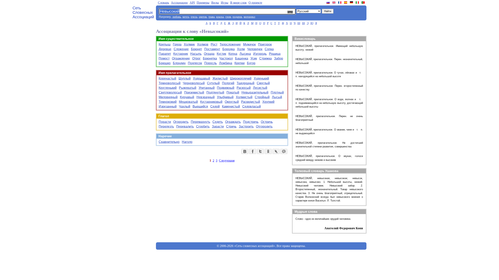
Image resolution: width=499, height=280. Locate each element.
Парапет (165, 53)
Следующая (226, 160)
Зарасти (218, 126)
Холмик (189, 44)
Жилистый (220, 78)
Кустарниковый (211, 101)
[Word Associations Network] (334, 2)
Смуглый (263, 83)
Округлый (232, 101)
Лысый (277, 97)
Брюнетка (210, 58)
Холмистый (244, 97)
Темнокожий (168, 101)
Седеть (217, 121)
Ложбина (225, 63)
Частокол (226, 58)
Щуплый (185, 78)
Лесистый (260, 87)
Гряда (177, 44)
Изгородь (260, 53)
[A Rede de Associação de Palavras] (363, 2)
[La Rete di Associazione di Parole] (358, 2)
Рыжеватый (187, 87)
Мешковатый (188, 101)
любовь (176, 16)
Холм (241, 49)
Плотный (277, 92)
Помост (164, 58)
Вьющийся (200, 106)
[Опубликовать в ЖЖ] (276, 151)
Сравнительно (169, 142)
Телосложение (230, 44)
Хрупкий (268, 101)
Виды (215, 2)
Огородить (180, 121)
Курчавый (187, 97)
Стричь (231, 126)
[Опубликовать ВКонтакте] (244, 151)
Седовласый (251, 106)
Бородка (228, 49)
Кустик (221, 53)
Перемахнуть (200, 121)
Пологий (228, 83)
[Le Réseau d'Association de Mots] (340, 2)
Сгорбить (203, 126)
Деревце (165, 49)
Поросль (210, 63)
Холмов (202, 44)
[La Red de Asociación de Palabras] (346, 2)
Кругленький (168, 87)
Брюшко (165, 63)
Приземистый (194, 92)
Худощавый (201, 78)
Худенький (261, 78)
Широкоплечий (240, 78)
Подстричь (250, 121)
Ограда (209, 53)
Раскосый (244, 87)
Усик (253, 58)
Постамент (212, 49)
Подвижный (225, 87)
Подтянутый (215, 92)
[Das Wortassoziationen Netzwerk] (352, 2)
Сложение (181, 49)
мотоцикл (249, 16)
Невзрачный (205, 97)
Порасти (165, 121)
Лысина (245, 53)
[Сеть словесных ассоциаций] (328, 2)
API (192, 2)
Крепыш (165, 44)
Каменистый (231, 106)
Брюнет (196, 49)
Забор (278, 58)
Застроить (246, 126)
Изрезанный (168, 106)
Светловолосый (170, 92)
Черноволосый (194, 83)
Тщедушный (245, 83)
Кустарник (180, 53)
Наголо (187, 142)
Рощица (274, 53)
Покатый (232, 92)
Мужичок (249, 44)
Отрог (196, 58)
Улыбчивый (225, 97)
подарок (237, 16)
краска (220, 16)
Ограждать (233, 121)
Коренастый (167, 78)
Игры (224, 2)
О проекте (255, 2)
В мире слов (238, 2)
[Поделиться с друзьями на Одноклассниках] (268, 151)
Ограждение (181, 58)
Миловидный (168, 97)
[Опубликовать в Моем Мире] (283, 151)
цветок (203, 16)
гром (228, 16)
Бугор (251, 63)
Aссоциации (179, 2)
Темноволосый (169, 83)
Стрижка (265, 58)
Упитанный (207, 87)
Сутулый (213, 83)
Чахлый (184, 106)
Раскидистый (250, 101)
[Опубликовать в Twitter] (260, 151)
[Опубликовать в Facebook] (252, 151)
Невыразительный (255, 92)
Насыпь (196, 53)
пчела (194, 16)
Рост (214, 44)
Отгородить (264, 126)
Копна (232, 53)
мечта (185, 16)
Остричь (267, 121)
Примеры (203, 2)
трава (211, 16)
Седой (215, 106)
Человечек (254, 49)
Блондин (179, 63)
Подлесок (195, 63)
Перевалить (185, 126)
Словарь (163, 2)
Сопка (269, 49)
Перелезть (166, 126)
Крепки (239, 63)
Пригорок (265, 44)
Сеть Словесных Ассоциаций (143, 12)
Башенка (241, 58)
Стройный (262, 97)
